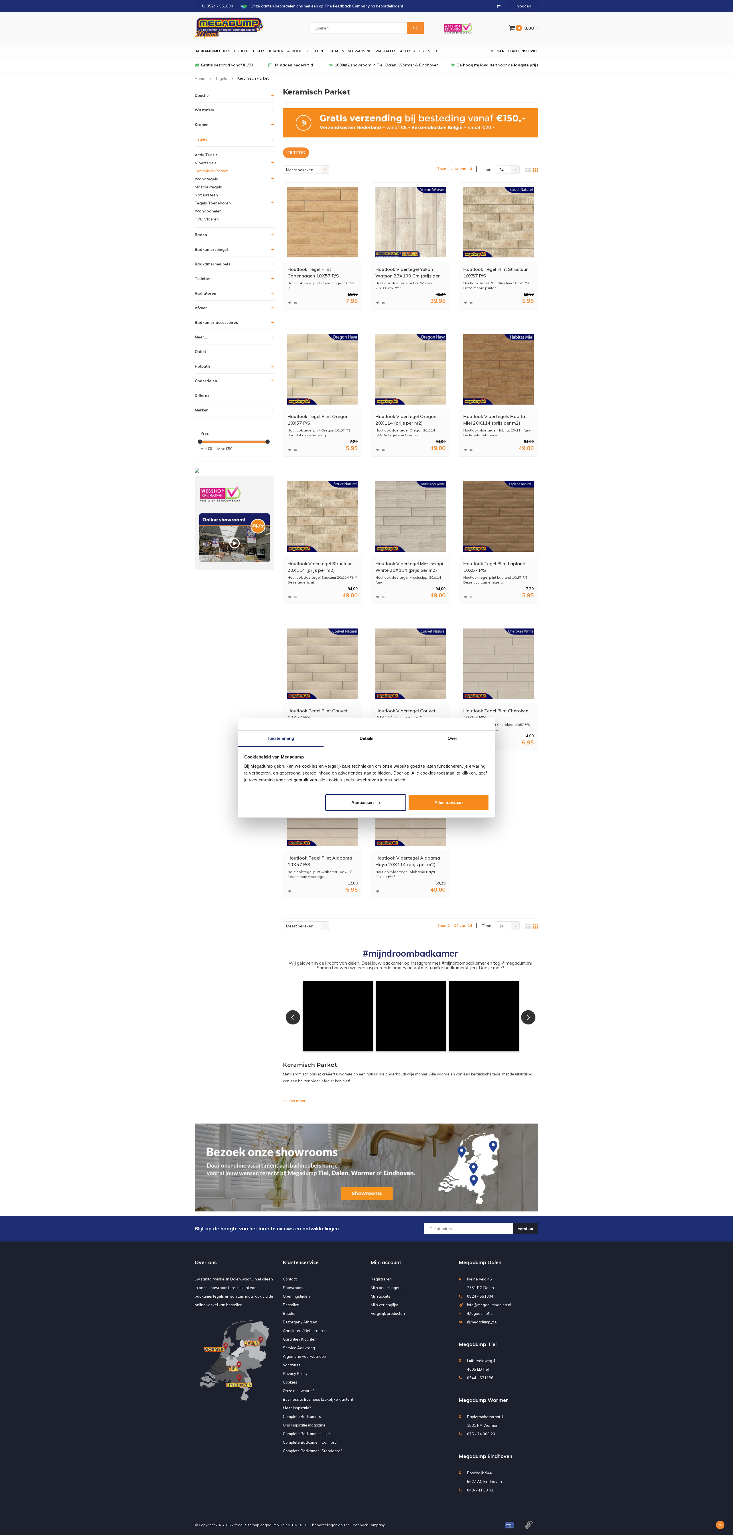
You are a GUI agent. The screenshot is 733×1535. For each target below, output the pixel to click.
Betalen (290, 1313)
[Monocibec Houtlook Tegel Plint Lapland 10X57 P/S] (498, 516)
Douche (241, 51)
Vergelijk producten (388, 1313)
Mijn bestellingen (386, 1287)
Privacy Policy (295, 1373)
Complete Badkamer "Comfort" (310, 1442)
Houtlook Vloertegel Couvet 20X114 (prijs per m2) (405, 714)
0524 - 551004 (220, 6)
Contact (290, 1279)
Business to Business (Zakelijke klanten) (318, 1399)
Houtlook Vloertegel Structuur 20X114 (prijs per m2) (319, 567)
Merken (497, 51)
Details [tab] (367, 738)
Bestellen (291, 1305)
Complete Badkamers (302, 1416)
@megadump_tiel (482, 1322)
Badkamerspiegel (211, 249)
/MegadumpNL (479, 1313)
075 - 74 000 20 (481, 1434)
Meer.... (434, 51)
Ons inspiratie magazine (304, 1425)
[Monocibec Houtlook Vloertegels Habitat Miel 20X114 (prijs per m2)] (498, 369)
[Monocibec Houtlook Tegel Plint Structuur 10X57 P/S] (498, 222)
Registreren (381, 1279)
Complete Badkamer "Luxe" (307, 1433)
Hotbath (202, 366)
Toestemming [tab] (280, 738)
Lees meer (295, 1100)
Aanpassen (362, 802)
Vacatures (292, 1365)
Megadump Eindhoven (485, 1456)
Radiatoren (205, 293)
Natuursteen (206, 195)
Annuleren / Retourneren (305, 1330)
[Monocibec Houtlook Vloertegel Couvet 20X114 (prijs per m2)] (410, 663)
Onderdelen (206, 381)
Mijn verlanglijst (384, 1305)
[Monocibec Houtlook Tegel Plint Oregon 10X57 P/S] (322, 369)
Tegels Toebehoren (213, 203)
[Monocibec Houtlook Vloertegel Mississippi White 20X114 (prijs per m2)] (410, 516)
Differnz (202, 395)
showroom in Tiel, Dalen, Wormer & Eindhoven (387, 65)
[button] (338, 1016)
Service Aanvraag (299, 1347)
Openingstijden (296, 1296)
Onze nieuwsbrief (298, 1390)
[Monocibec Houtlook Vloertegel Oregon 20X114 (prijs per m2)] (410, 369)
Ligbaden (335, 51)
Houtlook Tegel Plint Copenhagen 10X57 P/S (313, 272)
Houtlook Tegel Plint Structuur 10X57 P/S (495, 272)
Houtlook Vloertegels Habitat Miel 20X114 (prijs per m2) (495, 419)
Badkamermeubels (212, 51)
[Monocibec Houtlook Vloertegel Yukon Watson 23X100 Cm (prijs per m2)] (410, 222)
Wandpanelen (208, 211)
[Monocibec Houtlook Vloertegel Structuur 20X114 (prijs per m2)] (322, 516)
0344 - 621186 (480, 1378)
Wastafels (385, 51)
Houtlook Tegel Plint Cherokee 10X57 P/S (495, 714)
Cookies (290, 1382)
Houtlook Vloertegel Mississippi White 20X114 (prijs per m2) (409, 567)
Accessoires (412, 51)
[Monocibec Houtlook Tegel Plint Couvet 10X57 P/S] (322, 663)
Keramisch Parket (211, 171)
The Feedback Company (364, 1525)
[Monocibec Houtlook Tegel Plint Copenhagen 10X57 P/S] (322, 222)
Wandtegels (206, 179)
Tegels (259, 51)
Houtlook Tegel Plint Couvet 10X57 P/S (317, 714)
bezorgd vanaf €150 (227, 65)
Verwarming (360, 51)
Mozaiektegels (208, 187)
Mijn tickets (380, 1296)
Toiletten (314, 51)
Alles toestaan (448, 802)
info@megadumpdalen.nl (489, 1305)
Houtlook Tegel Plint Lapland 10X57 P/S (494, 567)
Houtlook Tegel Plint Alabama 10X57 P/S (319, 861)
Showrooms (293, 1287)
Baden (201, 234)
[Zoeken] (415, 28)
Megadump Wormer (483, 1400)
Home (200, 78)
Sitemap (252, 1525)
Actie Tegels (206, 154)
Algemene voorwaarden (304, 1356)
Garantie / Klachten (300, 1339)
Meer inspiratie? (297, 1408)
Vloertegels (205, 162)
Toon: (487, 169)
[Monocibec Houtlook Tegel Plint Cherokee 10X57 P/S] (498, 663)
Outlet (200, 351)
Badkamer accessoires (216, 322)
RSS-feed (234, 1525)
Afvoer (294, 51)
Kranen (276, 51)
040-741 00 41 (480, 1490)
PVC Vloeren (207, 219)
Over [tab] (452, 738)
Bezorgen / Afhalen (300, 1322)
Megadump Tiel (477, 1344)
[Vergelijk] (499, 6)
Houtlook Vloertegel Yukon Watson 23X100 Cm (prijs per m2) (407, 272)
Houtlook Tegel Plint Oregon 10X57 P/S (317, 419)
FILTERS (296, 152)
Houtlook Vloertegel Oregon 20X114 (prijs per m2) (405, 419)
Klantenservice (522, 51)
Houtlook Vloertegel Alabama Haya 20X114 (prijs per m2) (407, 861)
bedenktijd (293, 65)
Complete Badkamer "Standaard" (312, 1451)
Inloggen (523, 6)
